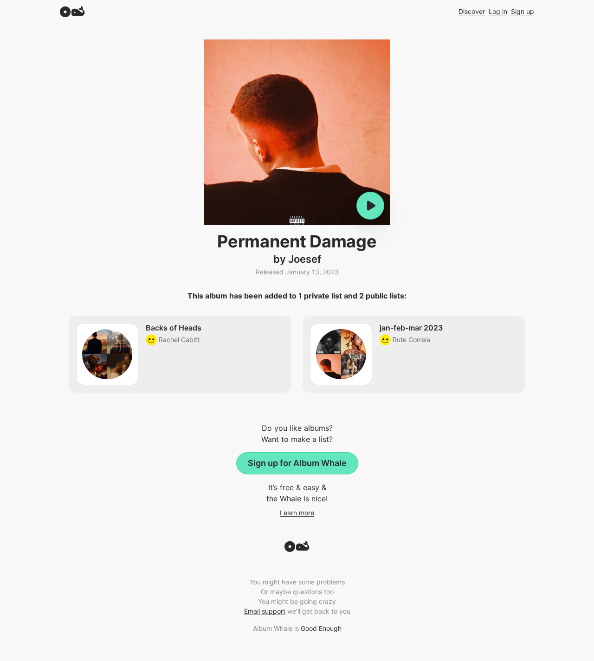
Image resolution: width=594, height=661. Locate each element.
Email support (264, 611)
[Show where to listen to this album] (370, 206)
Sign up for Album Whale (297, 463)
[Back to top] (297, 549)
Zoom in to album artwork (297, 132)
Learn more (297, 513)
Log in (498, 11)
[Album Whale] (72, 11)
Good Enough (321, 628)
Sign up (522, 11)
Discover (471, 11)
